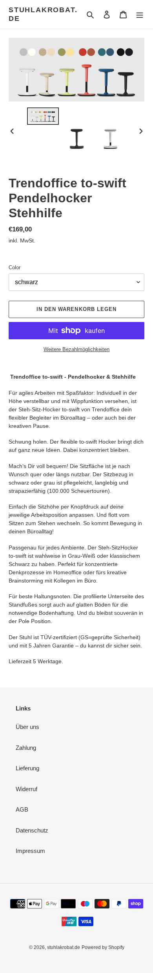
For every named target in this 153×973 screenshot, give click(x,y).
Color (14, 267)
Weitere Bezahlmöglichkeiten (76, 349)
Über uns (27, 726)
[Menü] (139, 14)
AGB (22, 809)
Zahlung (26, 747)
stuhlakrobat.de (43, 14)
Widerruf (26, 789)
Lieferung (27, 768)
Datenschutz (32, 830)
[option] (43, 116)
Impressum (30, 850)
